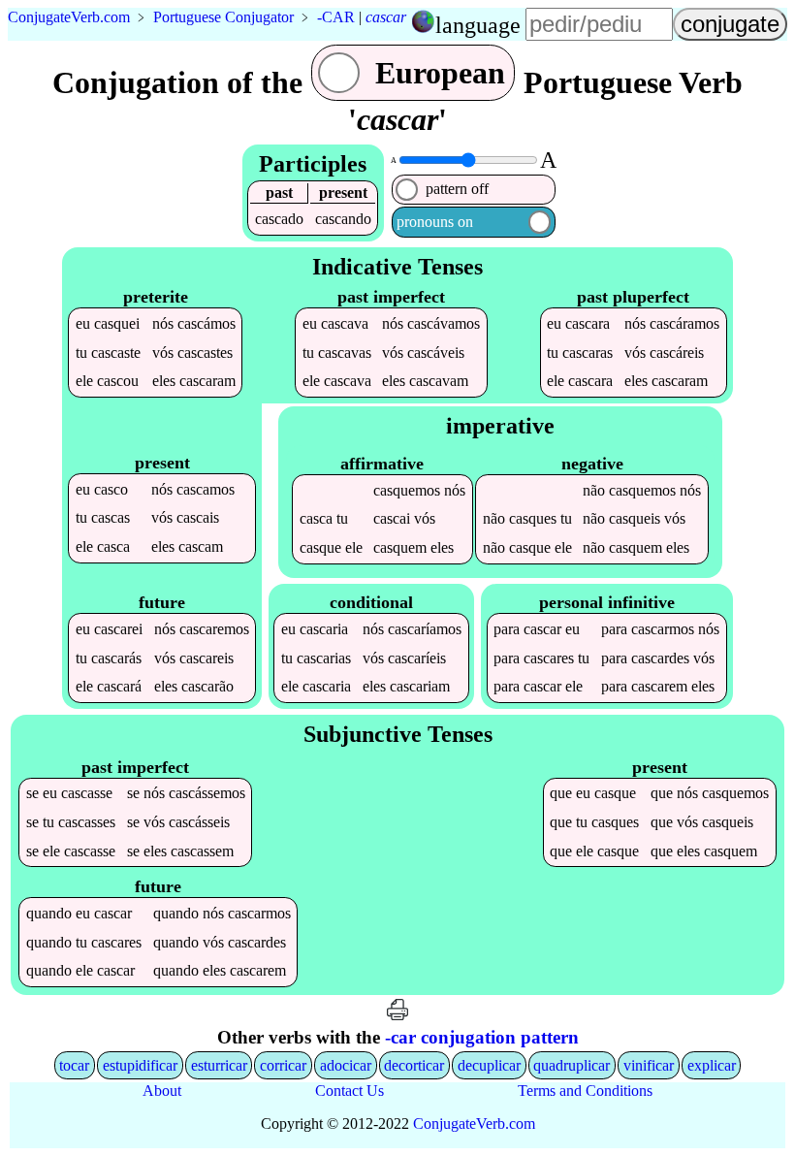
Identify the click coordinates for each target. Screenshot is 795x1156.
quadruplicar (571, 1065)
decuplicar (489, 1065)
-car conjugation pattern (482, 1037)
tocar (74, 1065)
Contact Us (349, 1090)
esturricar (219, 1065)
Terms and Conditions (585, 1090)
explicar (711, 1065)
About (162, 1090)
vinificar (648, 1065)
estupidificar (140, 1065)
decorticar (414, 1065)
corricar (283, 1065)
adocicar (345, 1065)
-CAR (336, 17)
